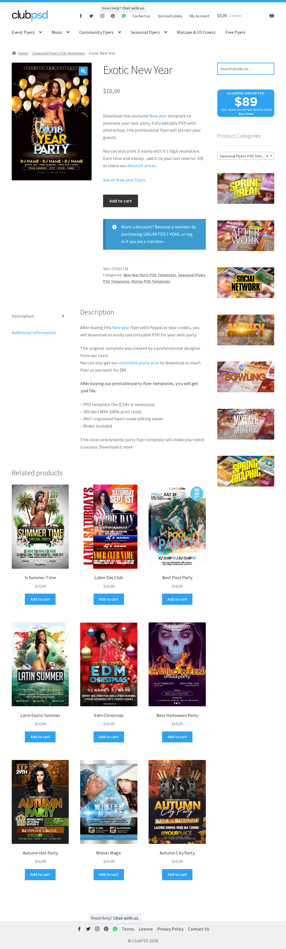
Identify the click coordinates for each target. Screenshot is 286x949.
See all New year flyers (124, 180)
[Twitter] (91, 16)
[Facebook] (80, 16)
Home (23, 53)
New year (158, 116)
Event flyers (23, 32)
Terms (128, 929)
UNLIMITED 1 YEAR (161, 234)
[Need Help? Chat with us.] (115, 929)
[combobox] (245, 156)
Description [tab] (23, 316)
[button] (83, 71)
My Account (199, 15)
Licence (146, 929)
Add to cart (120, 201)
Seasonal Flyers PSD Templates (58, 53)
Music (57, 32)
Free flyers (235, 32)
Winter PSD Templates (151, 281)
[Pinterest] (113, 16)
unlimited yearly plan (139, 362)
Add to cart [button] (40, 599)
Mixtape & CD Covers (196, 32)
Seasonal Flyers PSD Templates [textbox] (246, 156)
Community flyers (96, 32)
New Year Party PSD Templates (149, 274)
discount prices (141, 165)
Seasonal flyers (145, 32)
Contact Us (198, 929)
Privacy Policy (170, 929)
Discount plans (170, 15)
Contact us (141, 15)
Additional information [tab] (34, 332)
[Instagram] (102, 16)
